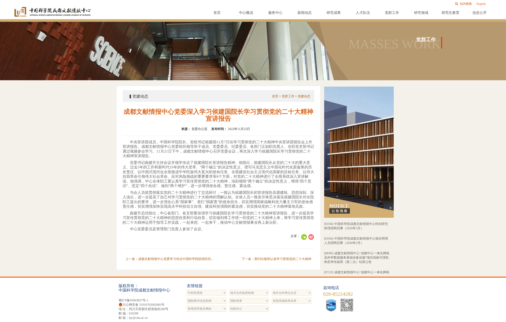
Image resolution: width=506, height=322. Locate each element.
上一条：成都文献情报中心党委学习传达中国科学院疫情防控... (169, 259)
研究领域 (421, 13)
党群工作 (392, 13)
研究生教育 (450, 13)
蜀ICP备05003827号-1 (133, 300)
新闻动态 (304, 13)
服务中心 (275, 13)
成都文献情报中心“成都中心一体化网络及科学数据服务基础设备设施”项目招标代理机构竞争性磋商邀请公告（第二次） (356, 265)
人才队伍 (363, 13)
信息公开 (479, 13)
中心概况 (246, 13)
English (481, 3)
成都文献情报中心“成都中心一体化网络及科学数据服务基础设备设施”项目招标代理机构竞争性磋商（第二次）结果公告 (356, 246)
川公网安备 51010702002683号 (143, 304)
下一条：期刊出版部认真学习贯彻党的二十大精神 (276, 259)
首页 (217, 13)
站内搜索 (466, 3)
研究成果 (334, 13)
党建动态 (304, 96)
